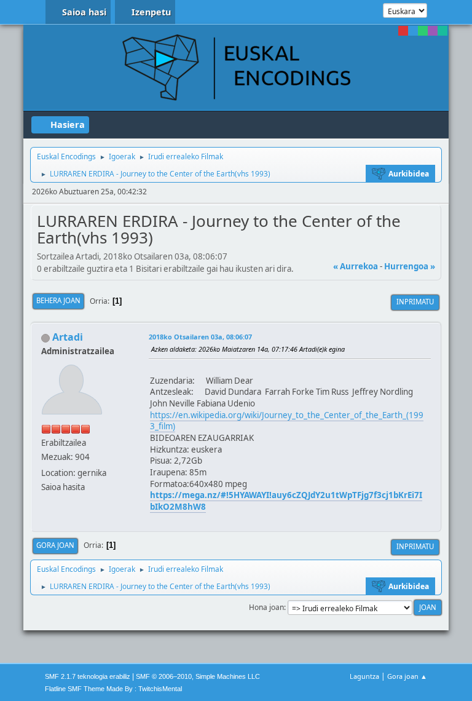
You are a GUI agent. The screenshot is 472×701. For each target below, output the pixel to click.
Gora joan (55, 545)
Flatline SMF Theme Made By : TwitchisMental (113, 688)
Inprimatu (415, 301)
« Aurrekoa (355, 266)
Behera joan (58, 300)
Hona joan (266, 607)
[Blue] (413, 31)
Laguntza (364, 676)
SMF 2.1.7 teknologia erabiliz (87, 676)
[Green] (423, 31)
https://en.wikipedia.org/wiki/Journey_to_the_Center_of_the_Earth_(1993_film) (286, 421)
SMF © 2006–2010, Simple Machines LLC (198, 676)
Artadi (67, 337)
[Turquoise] (442, 31)
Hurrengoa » (409, 266)
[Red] (403, 31)
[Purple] (433, 31)
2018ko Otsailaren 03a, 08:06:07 (200, 336)
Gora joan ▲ (407, 676)
